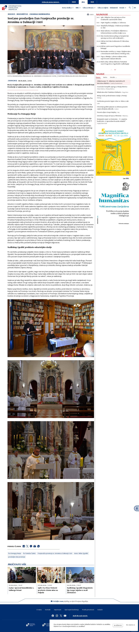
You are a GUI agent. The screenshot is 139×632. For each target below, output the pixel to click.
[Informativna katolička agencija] (48, 625)
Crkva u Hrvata (88, 8)
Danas (98, 77)
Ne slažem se (130, 625)
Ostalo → (113, 77)
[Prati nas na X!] (61, 615)
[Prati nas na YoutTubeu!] (65, 615)
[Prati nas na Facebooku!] (53, 615)
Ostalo (121, 8)
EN (135, 8)
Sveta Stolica (67, 8)
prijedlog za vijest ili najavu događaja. (70, 601)
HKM (74, 2)
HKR (92, 2)
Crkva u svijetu (103, 8)
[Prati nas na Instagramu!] (57, 615)
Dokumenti (114, 8)
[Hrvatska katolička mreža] (30, 625)
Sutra (105, 77)
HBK (77, 8)
